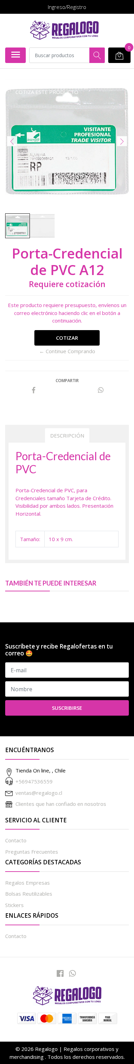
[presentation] (12, 141)
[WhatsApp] (72, 973)
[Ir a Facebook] (60, 973)
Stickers (14, 905)
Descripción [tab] (67, 435)
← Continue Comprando (67, 351)
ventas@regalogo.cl (38, 792)
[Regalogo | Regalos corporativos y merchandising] (64, 30)
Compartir (67, 380)
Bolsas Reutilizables (28, 893)
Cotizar (67, 337)
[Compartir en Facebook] (33, 390)
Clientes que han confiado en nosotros (60, 803)
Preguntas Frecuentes (31, 851)
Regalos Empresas (27, 882)
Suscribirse (67, 707)
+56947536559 (34, 781)
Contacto (15, 840)
